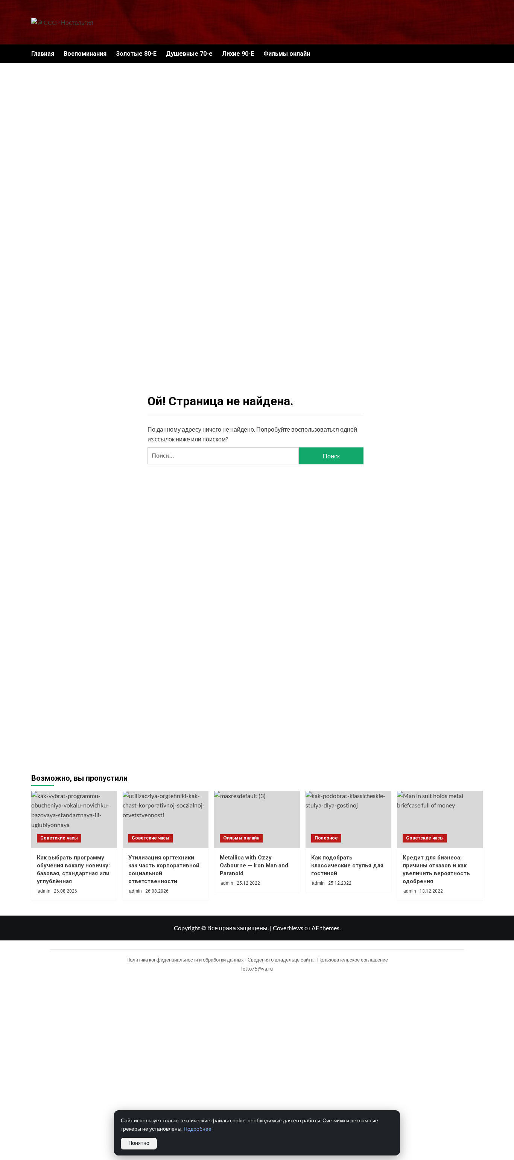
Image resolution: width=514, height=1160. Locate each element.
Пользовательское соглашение (352, 960)
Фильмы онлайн (286, 53)
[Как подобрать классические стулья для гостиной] (348, 819)
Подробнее (197, 1129)
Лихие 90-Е (238, 53)
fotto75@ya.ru (257, 969)
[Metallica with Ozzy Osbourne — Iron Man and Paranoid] (257, 819)
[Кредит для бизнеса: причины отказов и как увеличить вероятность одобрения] (440, 819)
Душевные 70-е (189, 53)
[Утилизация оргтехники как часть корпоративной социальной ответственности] (165, 819)
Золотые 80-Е (136, 53)
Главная (42, 53)
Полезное (326, 838)
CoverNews (288, 927)
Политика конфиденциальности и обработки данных (185, 960)
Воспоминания (85, 53)
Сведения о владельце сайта (280, 960)
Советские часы (59, 838)
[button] (478, 53)
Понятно (138, 1143)
